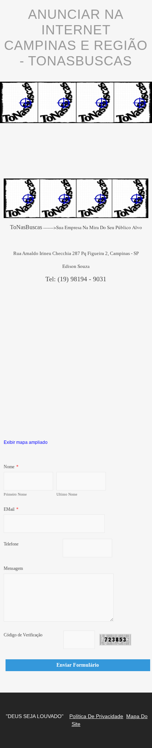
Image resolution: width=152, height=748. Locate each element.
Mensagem (13, 568)
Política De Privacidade (96, 716)
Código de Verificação (23, 635)
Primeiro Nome (15, 494)
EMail (11, 509)
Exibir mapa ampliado (26, 442)
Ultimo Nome (66, 494)
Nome (11, 466)
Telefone (11, 544)
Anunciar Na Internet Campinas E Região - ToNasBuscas (76, 37)
